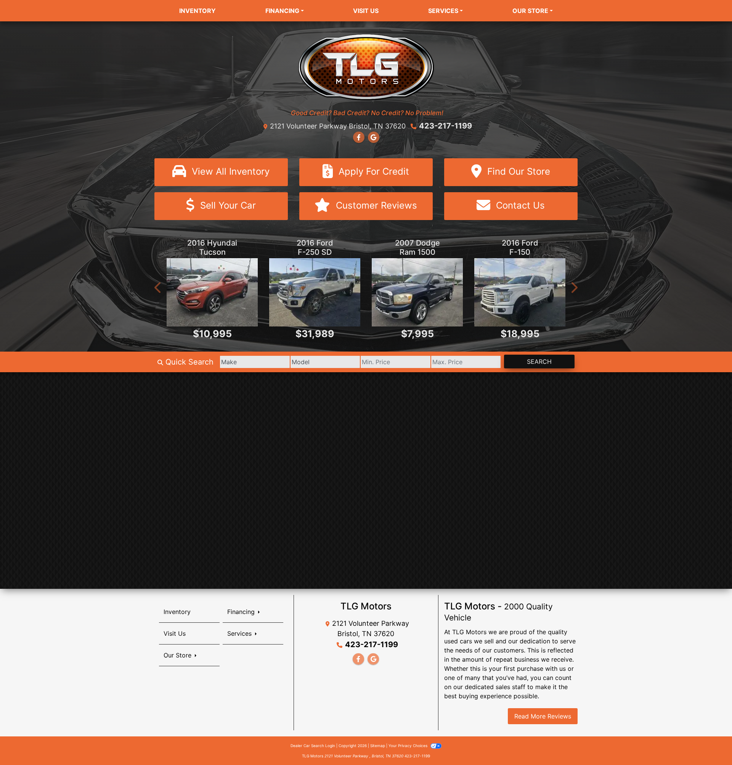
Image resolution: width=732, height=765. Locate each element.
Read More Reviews (542, 716)
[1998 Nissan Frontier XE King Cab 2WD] (314, 292)
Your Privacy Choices (408, 745)
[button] (158, 287)
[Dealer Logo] (366, 66)
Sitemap (377, 745)
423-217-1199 (445, 125)
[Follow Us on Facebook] (358, 137)
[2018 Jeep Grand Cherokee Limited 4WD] (212, 292)
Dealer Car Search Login (313, 745)
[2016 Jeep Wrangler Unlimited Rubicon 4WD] (519, 292)
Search (539, 361)
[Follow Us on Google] (373, 137)
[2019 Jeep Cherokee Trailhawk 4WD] (417, 292)
